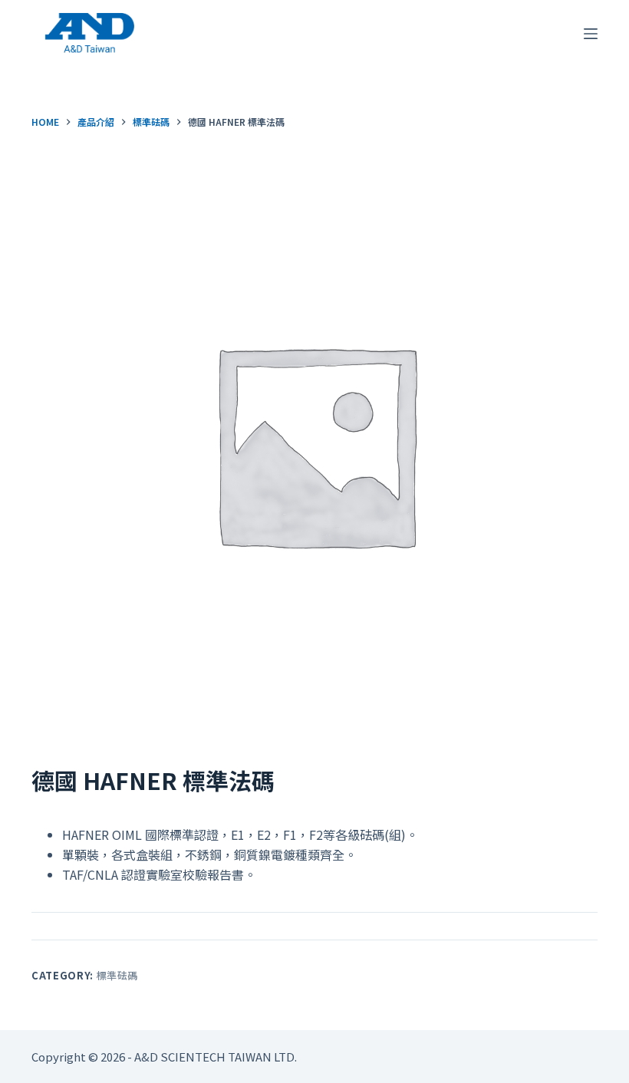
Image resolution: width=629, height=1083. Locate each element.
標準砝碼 (118, 975)
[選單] (591, 34)
